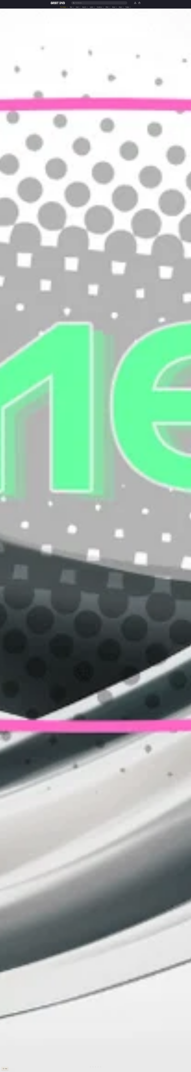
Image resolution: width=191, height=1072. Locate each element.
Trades (127, 7)
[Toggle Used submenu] (80, 7)
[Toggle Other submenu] (110, 7)
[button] (139, 2)
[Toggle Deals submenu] (123, 7)
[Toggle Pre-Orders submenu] (67, 7)
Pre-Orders (63, 7)
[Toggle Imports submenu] (87, 7)
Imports (84, 7)
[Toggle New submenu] (73, 7)
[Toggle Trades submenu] (130, 7)
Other (107, 7)
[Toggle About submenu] (116, 7)
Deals (120, 7)
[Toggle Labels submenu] (94, 7)
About (113, 7)
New (71, 7)
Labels (91, 7)
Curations (99, 7)
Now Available (95, 1065)
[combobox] (99, 2)
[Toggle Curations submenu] (103, 7)
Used (77, 7)
